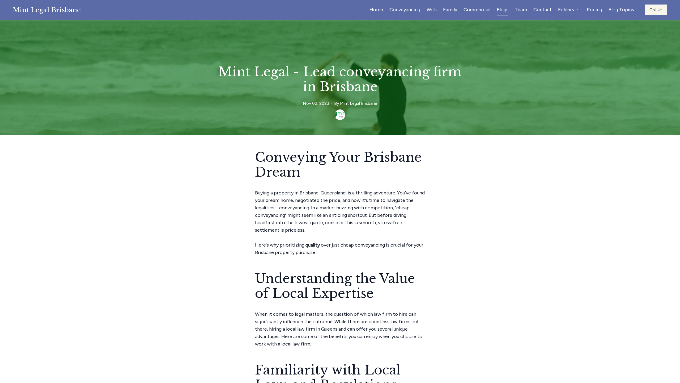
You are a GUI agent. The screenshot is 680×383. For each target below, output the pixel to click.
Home (376, 10)
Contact (542, 10)
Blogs (502, 10)
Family (450, 10)
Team (521, 10)
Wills (432, 10)
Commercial (477, 10)
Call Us (655, 9)
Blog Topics (621, 10)
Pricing (594, 10)
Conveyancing (404, 10)
